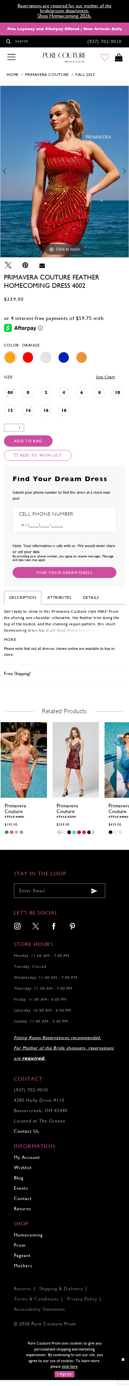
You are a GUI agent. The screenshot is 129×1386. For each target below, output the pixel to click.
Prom (20, 1245)
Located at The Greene (40, 1120)
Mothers (23, 1265)
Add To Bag (28, 441)
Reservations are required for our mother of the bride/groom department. (64, 8)
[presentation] (24, 760)
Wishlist (23, 1167)
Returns (22, 1208)
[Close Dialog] (123, 1359)
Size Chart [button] (105, 377)
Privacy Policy (82, 1298)
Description (22, 597)
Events (21, 1188)
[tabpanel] (64, 172)
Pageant (22, 1255)
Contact (23, 1198)
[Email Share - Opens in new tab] (42, 265)
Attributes (59, 597)
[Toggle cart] (118, 58)
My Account (27, 1157)
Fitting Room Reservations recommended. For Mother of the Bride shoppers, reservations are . (64, 1048)
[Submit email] (94, 891)
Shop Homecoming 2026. (64, 16)
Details (91, 597)
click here (70, 1366)
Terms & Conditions (36, 1298)
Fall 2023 (85, 74)
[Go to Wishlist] (105, 58)
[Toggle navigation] (11, 57)
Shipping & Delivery (61, 1288)
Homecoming (28, 1234)
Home (13, 74)
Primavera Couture (46, 74)
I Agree (64, 1374)
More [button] (10, 640)
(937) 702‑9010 (31, 1090)
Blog (18, 1177)
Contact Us (26, 1131)
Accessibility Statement (39, 1309)
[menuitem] (17, 927)
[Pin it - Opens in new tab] (25, 265)
